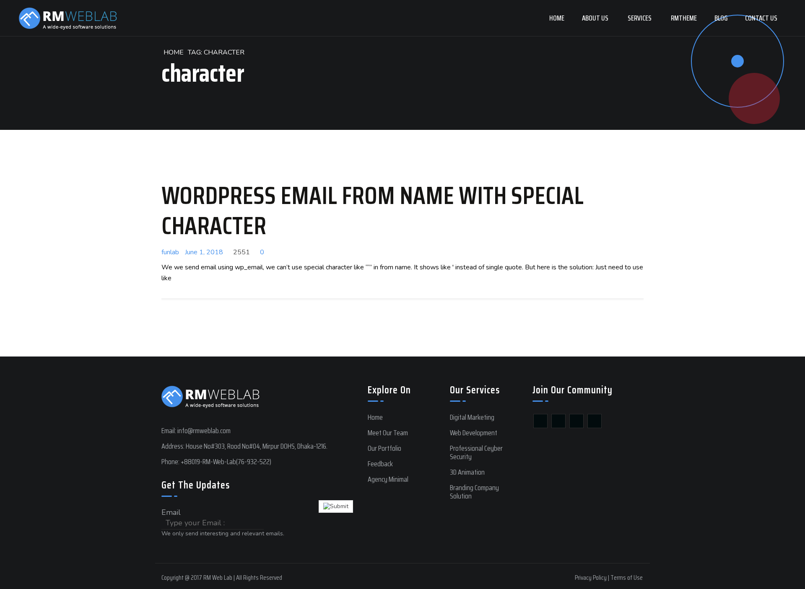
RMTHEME (684, 18)
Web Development (473, 433)
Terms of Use (626, 577)
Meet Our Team (388, 433)
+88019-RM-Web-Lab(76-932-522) (226, 462)
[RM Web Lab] (68, 18)
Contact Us (761, 18)
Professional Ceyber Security (476, 452)
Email (171, 512)
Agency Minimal (388, 479)
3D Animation (467, 472)
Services (640, 18)
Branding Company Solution (474, 492)
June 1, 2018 (204, 252)
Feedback (380, 464)
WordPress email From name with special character (372, 210)
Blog (720, 18)
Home (556, 18)
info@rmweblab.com (204, 431)
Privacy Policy (591, 577)
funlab (170, 252)
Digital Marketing (472, 417)
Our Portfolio (384, 448)
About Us (595, 18)
